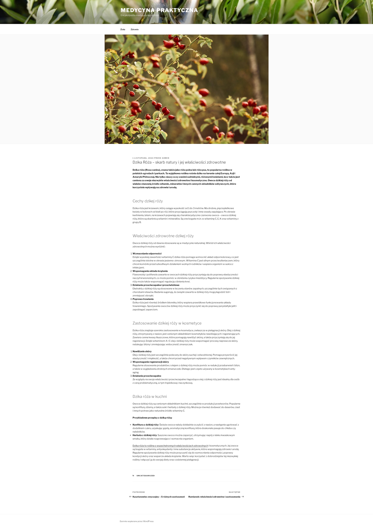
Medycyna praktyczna (159, 10)
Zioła (122, 29)
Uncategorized (146, 476)
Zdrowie (135, 29)
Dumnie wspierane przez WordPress (137, 521)
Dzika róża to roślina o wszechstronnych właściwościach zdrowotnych (170, 445)
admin (165, 158)
